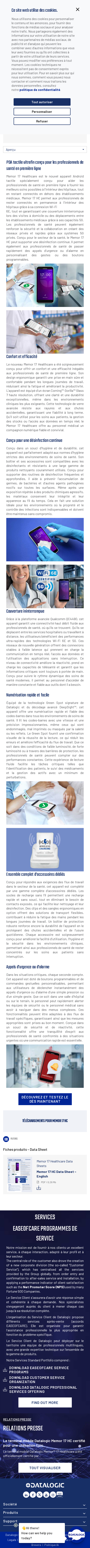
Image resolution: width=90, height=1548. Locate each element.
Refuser (42, 121)
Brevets (36, 1545)
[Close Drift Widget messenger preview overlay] (16, 1525)
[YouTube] (46, 1494)
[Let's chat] (76, 1534)
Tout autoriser (42, 102)
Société (10, 1504)
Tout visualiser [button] (45, 1468)
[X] (39, 1494)
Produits (10, 1512)
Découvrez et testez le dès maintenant (45, 1099)
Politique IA (51, 1545)
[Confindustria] (60, 1494)
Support (10, 1521)
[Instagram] (53, 1494)
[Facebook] (33, 1494)
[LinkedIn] (26, 1494)
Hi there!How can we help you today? (36, 1532)
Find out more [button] (45, 1402)
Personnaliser (42, 111)
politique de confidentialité (39, 90)
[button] (45, 149)
